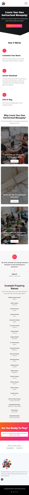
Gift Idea (14, 191)
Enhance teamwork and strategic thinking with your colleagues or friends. (14, 235)
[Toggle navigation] (26, 3)
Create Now (14, 161)
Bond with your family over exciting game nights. (14, 156)
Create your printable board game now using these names (14, 434)
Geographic (10, 448)
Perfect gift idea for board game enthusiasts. (14, 196)
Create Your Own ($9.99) (14, 26)
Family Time (14, 150)
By (14, 491)
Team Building (14, 228)
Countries (19, 448)
